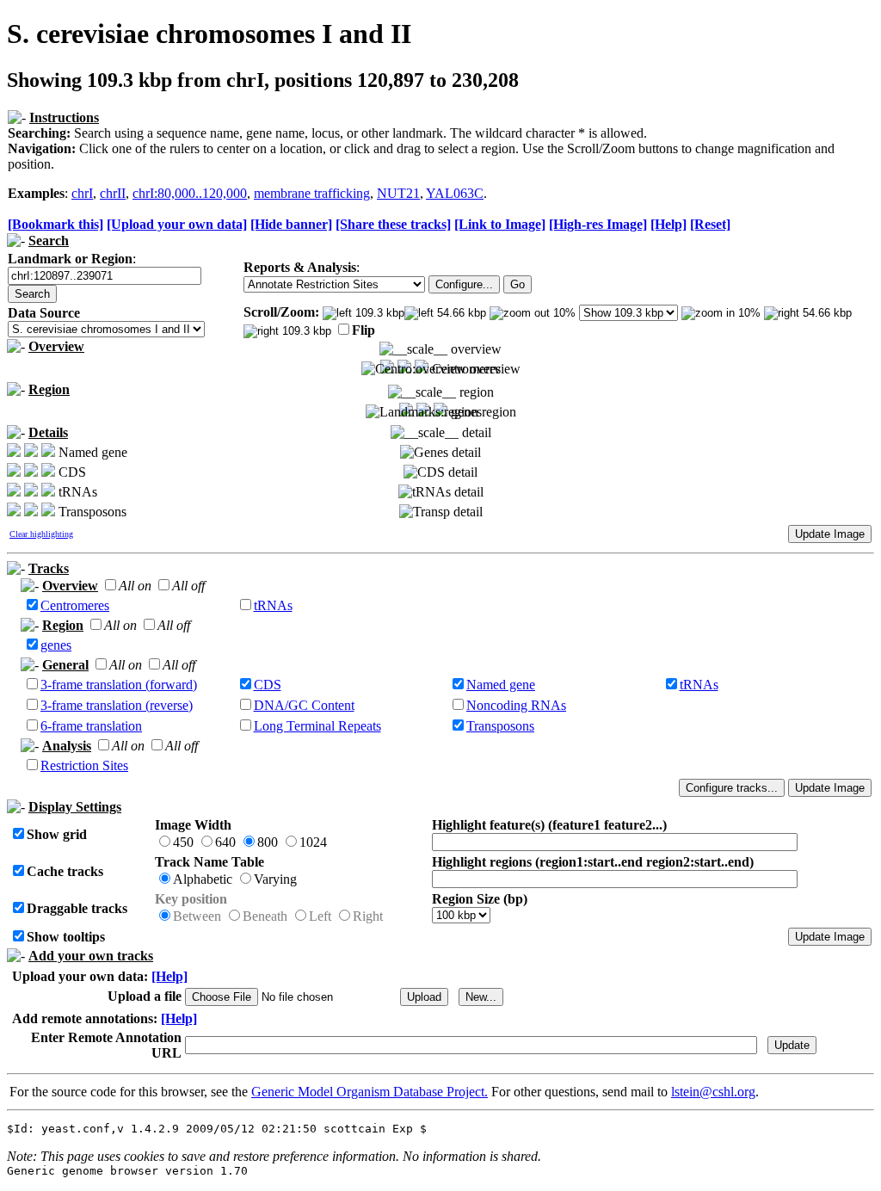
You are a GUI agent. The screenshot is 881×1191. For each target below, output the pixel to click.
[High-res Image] (598, 224)
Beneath (265, 916)
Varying (275, 879)
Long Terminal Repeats (317, 726)
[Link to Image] (499, 224)
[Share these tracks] (393, 224)
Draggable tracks (77, 908)
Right (368, 916)
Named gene (500, 684)
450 (183, 842)
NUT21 (398, 193)
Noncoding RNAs (516, 705)
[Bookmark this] (55, 224)
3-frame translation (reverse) (116, 705)
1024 (313, 842)
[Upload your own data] (177, 224)
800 (267, 842)
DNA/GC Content (304, 705)
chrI (82, 193)
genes (55, 645)
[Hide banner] (291, 224)
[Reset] (710, 224)
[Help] (668, 224)
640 (225, 842)
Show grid (57, 834)
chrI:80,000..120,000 (189, 193)
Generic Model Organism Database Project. (369, 1091)
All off (188, 585)
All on (135, 585)
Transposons (500, 726)
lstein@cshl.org (713, 1091)
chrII (113, 193)
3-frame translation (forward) (118, 684)
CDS (267, 684)
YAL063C (455, 193)
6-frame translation (91, 726)
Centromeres (74, 605)
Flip (363, 330)
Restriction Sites (84, 765)
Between (197, 916)
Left (320, 916)
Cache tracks (65, 871)
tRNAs (273, 605)
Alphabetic (202, 879)
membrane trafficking (312, 193)
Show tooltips (66, 936)
